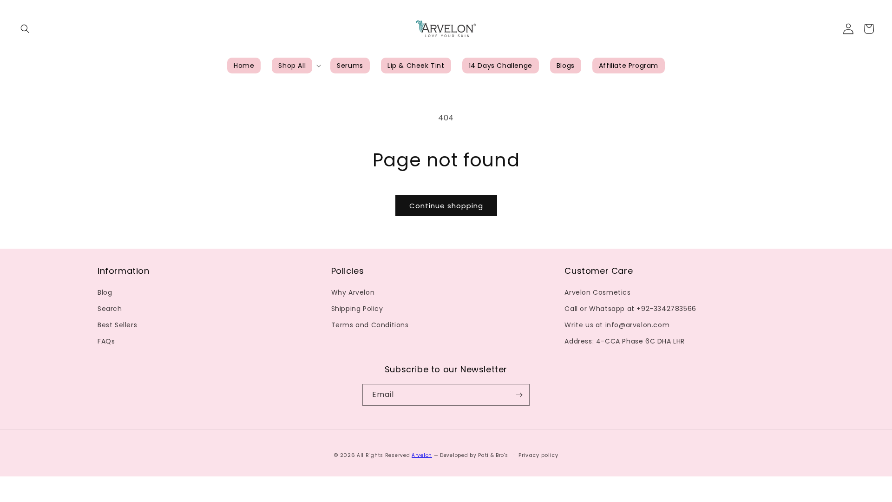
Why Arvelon (353, 292)
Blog (105, 292)
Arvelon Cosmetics (597, 292)
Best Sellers (117, 325)
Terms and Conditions (370, 325)
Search (110, 308)
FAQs (106, 341)
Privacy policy (538, 455)
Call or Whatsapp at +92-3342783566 (630, 308)
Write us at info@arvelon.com (616, 325)
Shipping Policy (357, 308)
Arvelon (422, 455)
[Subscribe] (519, 395)
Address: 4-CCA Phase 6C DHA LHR (624, 341)
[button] (25, 29)
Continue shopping (446, 206)
